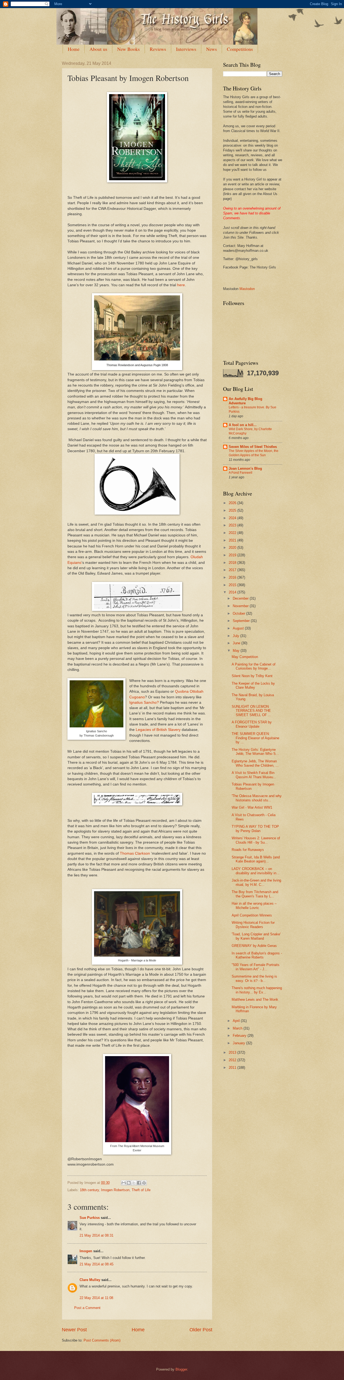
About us (98, 49)
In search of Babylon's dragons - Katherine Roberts (257, 955)
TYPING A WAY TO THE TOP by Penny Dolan (255, 829)
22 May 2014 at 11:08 (96, 1298)
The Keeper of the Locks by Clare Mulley (253, 685)
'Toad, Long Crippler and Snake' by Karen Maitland (256, 936)
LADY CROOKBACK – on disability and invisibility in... (256, 871)
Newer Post (74, 1329)
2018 (233, 563)
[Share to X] (134, 1183)
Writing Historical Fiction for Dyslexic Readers (253, 925)
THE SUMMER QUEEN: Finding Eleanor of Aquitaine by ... (255, 738)
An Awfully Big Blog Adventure (245, 401)
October (239, 613)
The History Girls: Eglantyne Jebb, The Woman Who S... (255, 752)
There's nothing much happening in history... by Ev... (257, 990)
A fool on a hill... (243, 425)
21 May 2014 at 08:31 (96, 1235)
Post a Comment (87, 1308)
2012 (233, 1060)
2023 (233, 525)
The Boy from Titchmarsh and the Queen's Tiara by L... (255, 894)
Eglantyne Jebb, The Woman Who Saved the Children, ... (255, 763)
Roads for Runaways (248, 850)
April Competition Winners (252, 915)
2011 (233, 1068)
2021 (233, 540)
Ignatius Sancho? (144, 702)
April (237, 1021)
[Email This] (123, 1183)
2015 (233, 585)
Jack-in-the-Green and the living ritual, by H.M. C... (256, 882)
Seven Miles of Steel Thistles (253, 447)
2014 (233, 592)
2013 (233, 1052)
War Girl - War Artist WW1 (252, 807)
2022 (233, 533)
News (211, 49)
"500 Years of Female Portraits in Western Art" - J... (256, 967)
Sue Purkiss (90, 1218)
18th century (89, 1190)
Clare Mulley (90, 1280)
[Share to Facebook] (139, 1183)
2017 (233, 570)
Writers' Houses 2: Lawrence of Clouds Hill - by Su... (256, 840)
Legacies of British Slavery (158, 730)
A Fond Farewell (240, 473)
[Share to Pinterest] (144, 1183)
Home (74, 49)
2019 (233, 555)
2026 (233, 503)
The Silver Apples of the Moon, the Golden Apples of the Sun (253, 453)
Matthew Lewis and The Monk (255, 999)
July (236, 636)
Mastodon (247, 289)
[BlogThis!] (128, 1183)
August (239, 628)
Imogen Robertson (115, 1190)
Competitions (240, 49)
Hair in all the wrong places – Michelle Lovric (254, 905)
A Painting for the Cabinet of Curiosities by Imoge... (253, 666)
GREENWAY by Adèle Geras (254, 946)
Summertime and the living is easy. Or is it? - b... (254, 978)
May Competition (245, 657)
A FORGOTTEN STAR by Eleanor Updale (252, 724)
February (240, 1036)
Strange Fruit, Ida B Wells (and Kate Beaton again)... (256, 859)
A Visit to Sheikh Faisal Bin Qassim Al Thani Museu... (254, 775)
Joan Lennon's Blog (245, 468)
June (237, 643)
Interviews (186, 49)
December (241, 598)
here (181, 285)
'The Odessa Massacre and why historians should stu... (257, 798)
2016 (233, 577)
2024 (233, 518)
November (241, 606)
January (239, 1043)
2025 (233, 510)
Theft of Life (141, 1190)
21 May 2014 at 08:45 (96, 1264)
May (237, 651)
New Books (128, 49)
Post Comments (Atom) (102, 1340)
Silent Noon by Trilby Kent (252, 676)
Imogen (86, 1251)
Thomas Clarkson (135, 853)
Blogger (181, 1369)
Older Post (200, 1329)
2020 (233, 548)
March (238, 1028)
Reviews (158, 49)
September (242, 621)
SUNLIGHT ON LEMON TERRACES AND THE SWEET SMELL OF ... (251, 711)
